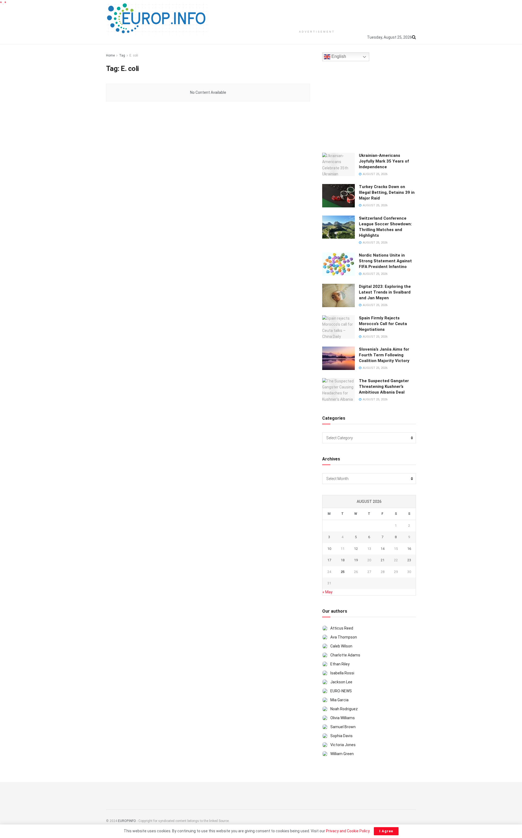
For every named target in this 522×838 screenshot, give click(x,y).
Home (110, 55)
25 (342, 572)
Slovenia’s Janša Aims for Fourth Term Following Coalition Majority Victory (384, 355)
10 (329, 549)
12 (356, 549)
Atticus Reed (341, 628)
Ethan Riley (340, 664)
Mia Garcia (339, 700)
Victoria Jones (343, 745)
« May (327, 592)
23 (409, 560)
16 (409, 549)
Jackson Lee (341, 682)
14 (382, 549)
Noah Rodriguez (344, 709)
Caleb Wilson (341, 646)
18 (342, 560)
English (338, 56)
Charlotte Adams (345, 655)
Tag (122, 55)
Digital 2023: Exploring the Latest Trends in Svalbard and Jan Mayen (385, 292)
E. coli (133, 55)
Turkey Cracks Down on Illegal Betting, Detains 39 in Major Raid (387, 192)
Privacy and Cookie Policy (347, 831)
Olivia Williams (342, 718)
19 (356, 560)
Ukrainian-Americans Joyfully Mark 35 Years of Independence (384, 161)
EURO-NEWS (341, 691)
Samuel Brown (343, 727)
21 (382, 560)
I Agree (386, 831)
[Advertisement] (317, 13)
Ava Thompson (343, 637)
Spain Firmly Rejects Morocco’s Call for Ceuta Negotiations (383, 324)
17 (329, 560)
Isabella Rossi (342, 673)
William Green (342, 754)
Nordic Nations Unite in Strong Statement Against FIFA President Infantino (385, 261)
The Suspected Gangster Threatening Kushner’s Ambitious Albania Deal (384, 386)
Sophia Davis (341, 736)
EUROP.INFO (127, 821)
